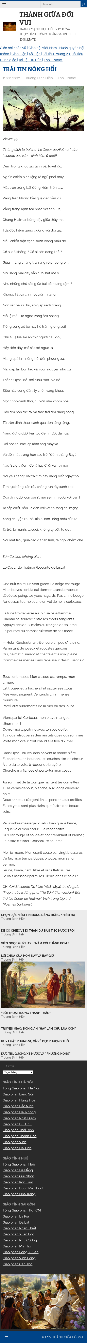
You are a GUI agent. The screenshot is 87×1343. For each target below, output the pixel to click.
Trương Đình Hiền (13, 1017)
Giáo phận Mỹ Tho (17, 1246)
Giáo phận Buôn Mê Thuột (23, 1188)
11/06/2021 (11, 78)
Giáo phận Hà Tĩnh (17, 1148)
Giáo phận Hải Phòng (19, 1112)
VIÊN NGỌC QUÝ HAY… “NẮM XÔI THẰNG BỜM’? (35, 943)
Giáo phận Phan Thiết (19, 1228)
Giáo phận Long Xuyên (20, 1252)
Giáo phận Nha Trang (19, 1194)
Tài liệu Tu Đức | (31, 60)
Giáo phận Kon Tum (18, 1182)
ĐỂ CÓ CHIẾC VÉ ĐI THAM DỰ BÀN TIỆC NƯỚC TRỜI (37, 930)
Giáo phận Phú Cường (20, 1240)
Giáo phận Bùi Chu (17, 1124)
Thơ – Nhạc (67, 78)
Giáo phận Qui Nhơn (18, 1176)
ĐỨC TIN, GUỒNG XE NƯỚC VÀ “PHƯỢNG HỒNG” (35, 1053)
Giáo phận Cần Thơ (17, 1264)
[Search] (84, 4)
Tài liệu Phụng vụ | (57, 54)
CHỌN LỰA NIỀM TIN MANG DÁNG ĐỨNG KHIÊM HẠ (38, 915)
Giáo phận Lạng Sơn (18, 1094)
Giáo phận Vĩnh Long (19, 1258)
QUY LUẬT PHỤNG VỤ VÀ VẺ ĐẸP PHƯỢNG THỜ (35, 1041)
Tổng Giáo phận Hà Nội (21, 1088)
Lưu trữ (8, 1066)
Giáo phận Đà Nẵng (18, 1170)
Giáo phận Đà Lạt (16, 1222)
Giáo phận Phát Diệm (19, 1118)
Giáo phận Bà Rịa (16, 1216)
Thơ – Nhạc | (53, 60)
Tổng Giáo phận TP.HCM (22, 1210)
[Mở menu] (4, 4)
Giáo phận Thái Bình (18, 1130)
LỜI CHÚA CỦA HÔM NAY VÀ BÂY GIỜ (27, 956)
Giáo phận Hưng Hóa (19, 1100)
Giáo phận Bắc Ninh (18, 1106)
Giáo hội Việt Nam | (43, 48)
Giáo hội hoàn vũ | (14, 48)
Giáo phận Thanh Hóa (19, 1136)
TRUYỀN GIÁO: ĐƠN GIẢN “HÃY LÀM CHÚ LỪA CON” (38, 1028)
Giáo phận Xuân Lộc (18, 1234)
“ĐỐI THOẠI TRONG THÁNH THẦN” (26, 1013)
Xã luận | (35, 54)
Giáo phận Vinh (14, 1142)
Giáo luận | (20, 54)
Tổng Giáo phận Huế (19, 1164)
